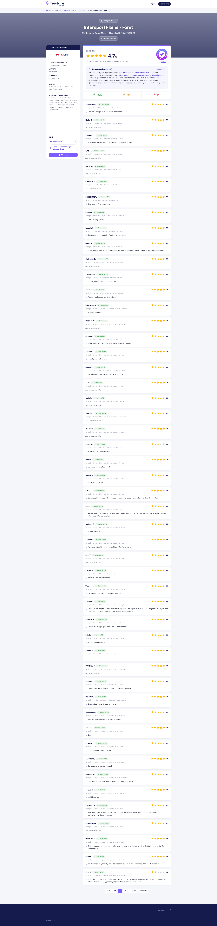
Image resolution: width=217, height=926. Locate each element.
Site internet (57, 141)
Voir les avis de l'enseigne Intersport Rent (62, 148)
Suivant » (143, 891)
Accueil (48, 10)
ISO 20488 (162, 62)
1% (158, 95)
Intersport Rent (69, 10)
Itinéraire (64, 155)
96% (99, 95)
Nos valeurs (164, 4)
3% (128, 95)
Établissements (82, 10)
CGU (169, 910)
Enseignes (151, 4)
